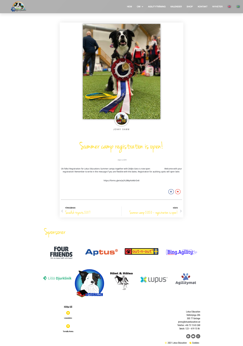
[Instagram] (198, 336)
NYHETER (217, 6)
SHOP (190, 6)
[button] (171, 191)
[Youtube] (193, 336)
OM (138, 6)
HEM (129, 6)
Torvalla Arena (68, 331)
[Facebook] (188, 336)
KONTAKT (203, 6)
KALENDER (176, 6)
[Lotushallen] (68, 313)
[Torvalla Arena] (68, 326)
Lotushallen (68, 318)
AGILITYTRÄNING (157, 6)
